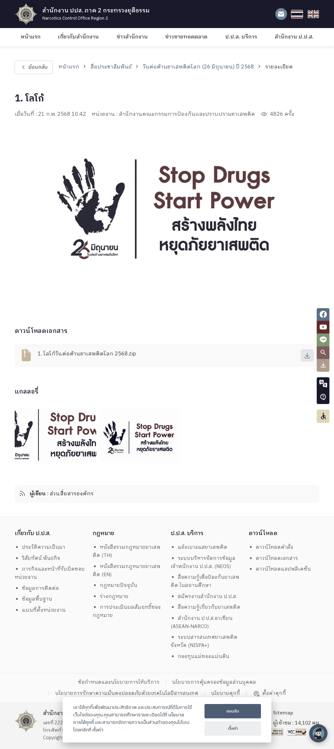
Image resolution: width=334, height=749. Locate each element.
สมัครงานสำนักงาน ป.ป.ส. (207, 596)
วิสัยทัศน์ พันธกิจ (41, 558)
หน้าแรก (30, 37)
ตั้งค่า (97, 730)
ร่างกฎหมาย (114, 596)
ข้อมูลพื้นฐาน (37, 599)
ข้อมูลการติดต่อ (40, 588)
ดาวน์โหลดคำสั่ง (274, 547)
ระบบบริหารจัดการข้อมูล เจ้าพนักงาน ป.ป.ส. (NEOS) (204, 562)
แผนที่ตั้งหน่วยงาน (44, 610)
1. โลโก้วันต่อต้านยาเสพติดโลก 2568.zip (87, 354)
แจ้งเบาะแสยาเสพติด (202, 547)
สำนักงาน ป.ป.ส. (294, 37)
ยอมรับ (232, 711)
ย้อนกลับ (37, 67)
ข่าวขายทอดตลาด (186, 37)
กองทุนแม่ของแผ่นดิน (203, 656)
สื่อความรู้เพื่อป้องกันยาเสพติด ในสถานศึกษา (205, 581)
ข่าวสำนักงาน (132, 37)
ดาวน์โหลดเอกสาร (277, 558)
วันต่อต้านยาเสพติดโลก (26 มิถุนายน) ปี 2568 (198, 67)
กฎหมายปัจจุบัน (118, 585)
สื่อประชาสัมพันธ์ (110, 67)
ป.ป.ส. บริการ (241, 37)
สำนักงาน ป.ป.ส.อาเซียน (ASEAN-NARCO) (202, 622)
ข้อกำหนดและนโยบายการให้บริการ (118, 682)
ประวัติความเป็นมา (43, 547)
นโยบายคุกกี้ (225, 693)
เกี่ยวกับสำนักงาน (78, 37)
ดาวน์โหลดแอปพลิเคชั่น (283, 569)
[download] (307, 355)
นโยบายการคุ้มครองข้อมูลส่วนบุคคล (214, 682)
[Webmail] (281, 14)
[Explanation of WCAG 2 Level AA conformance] (274, 731)
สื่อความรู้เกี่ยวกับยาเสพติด (209, 607)
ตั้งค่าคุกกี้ (274, 693)
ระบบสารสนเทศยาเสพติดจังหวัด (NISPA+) (204, 641)
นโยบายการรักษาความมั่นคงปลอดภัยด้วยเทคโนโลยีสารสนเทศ (126, 693)
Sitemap (283, 713)
